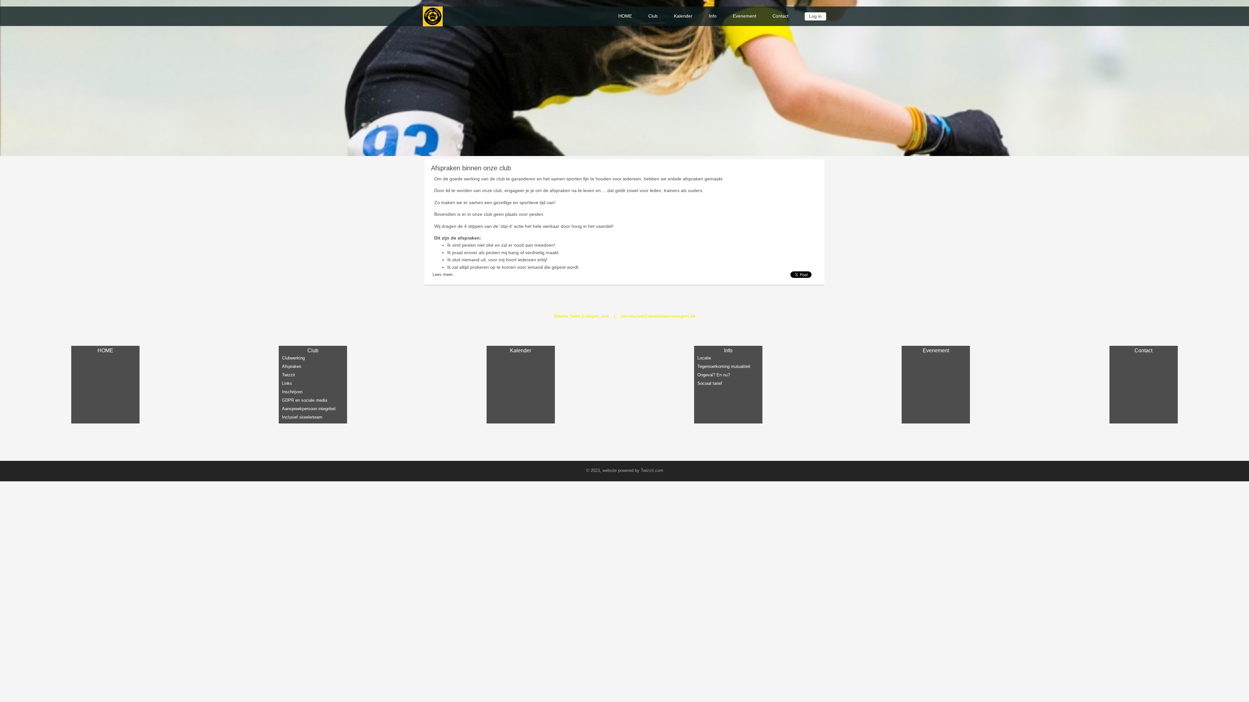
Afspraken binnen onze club (471, 168)
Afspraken (291, 366)
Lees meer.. (444, 274)
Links (287, 383)
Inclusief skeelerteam (302, 417)
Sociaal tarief (709, 383)
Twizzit (288, 374)
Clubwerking (293, 358)
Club (653, 16)
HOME (625, 16)
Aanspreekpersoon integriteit (309, 408)
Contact (780, 16)
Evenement (744, 16)
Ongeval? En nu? (713, 374)
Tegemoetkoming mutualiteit (723, 366)
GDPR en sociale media (304, 400)
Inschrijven (292, 391)
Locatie (704, 358)
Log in (815, 16)
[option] (624, 78)
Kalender (683, 16)
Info (713, 16)
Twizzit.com (652, 470)
